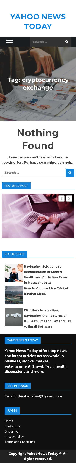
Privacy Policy (14, 436)
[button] (69, 198)
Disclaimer (12, 431)
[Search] (66, 42)
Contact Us (12, 426)
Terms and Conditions (20, 442)
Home (9, 421)
